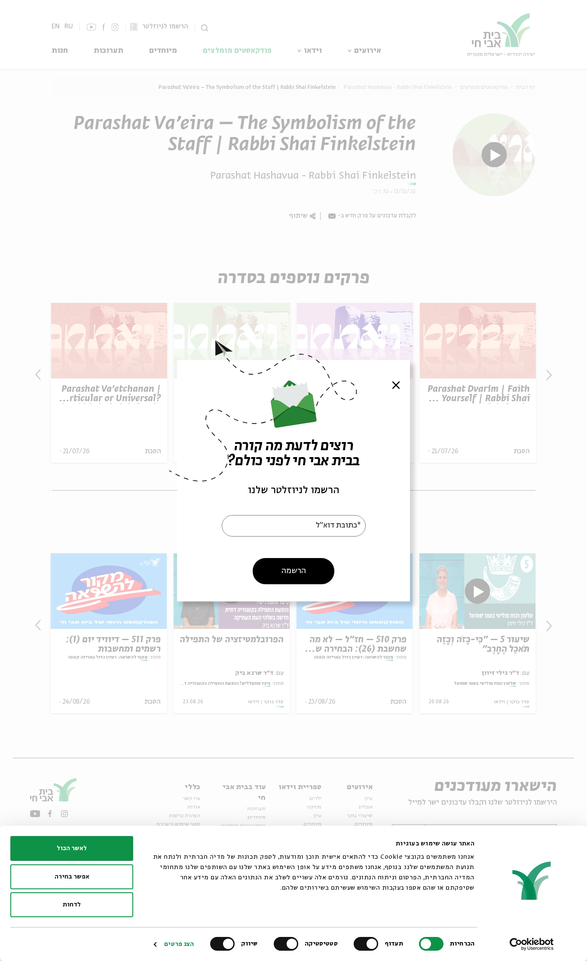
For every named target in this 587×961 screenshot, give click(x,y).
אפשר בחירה (72, 877)
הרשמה (293, 570)
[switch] (368, 944)
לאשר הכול (72, 848)
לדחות (72, 905)
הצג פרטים (179, 944)
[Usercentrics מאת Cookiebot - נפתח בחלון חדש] (531, 944)
